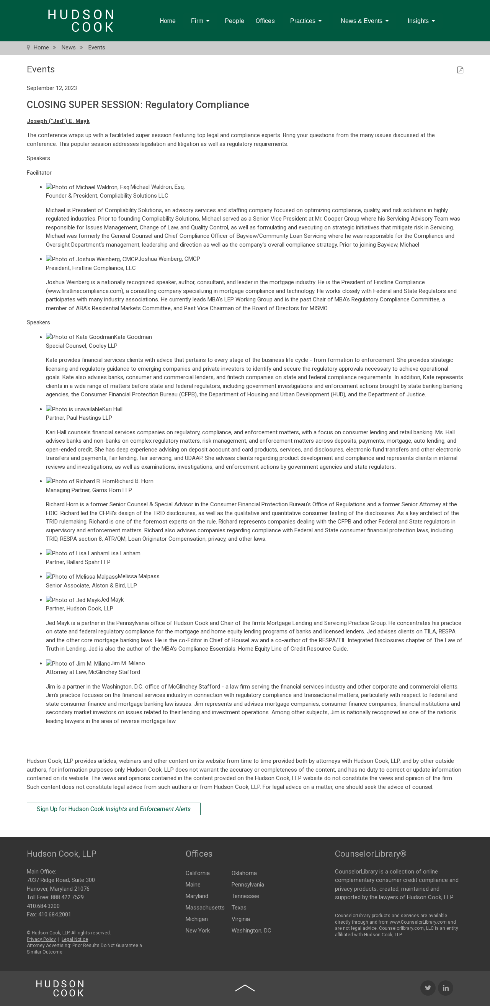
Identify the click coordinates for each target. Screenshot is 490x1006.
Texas (239, 907)
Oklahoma (244, 873)
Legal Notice (75, 939)
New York (198, 930)
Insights (418, 21)
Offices (265, 21)
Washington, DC (251, 930)
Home (168, 21)
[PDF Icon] (460, 70)
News (69, 47)
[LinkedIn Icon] (445, 988)
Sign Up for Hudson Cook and (114, 809)
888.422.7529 (67, 897)
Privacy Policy (41, 939)
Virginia (241, 919)
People (234, 21)
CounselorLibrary (356, 871)
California (198, 873)
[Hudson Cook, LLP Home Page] (59, 988)
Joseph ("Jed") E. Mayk (58, 121)
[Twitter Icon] (428, 988)
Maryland (197, 896)
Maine (193, 884)
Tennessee (245, 896)
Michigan (197, 919)
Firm (197, 21)
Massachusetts (205, 907)
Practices (302, 21)
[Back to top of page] (245, 988)
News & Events (361, 21)
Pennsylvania (248, 884)
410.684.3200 (43, 906)
